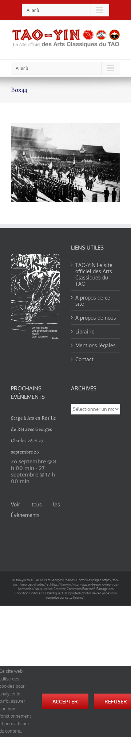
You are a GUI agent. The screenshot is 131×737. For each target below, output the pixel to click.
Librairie (85, 331)
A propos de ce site (92, 300)
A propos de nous (95, 318)
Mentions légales (95, 345)
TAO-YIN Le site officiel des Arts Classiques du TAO (93, 274)
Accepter (65, 701)
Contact (84, 359)
